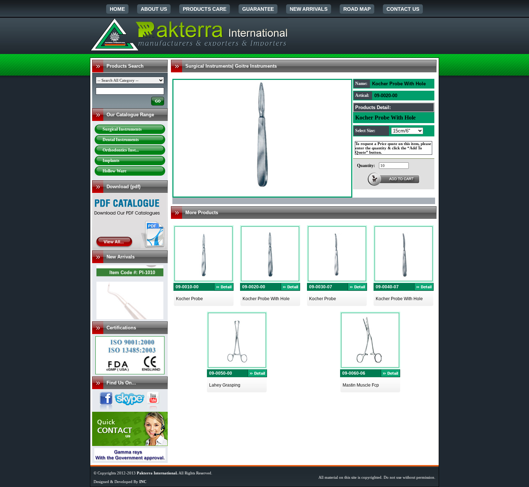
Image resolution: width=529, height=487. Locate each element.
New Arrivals (308, 9)
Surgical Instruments (122, 129)
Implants (111, 160)
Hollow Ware (114, 170)
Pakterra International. (157, 473)
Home (117, 9)
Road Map (357, 9)
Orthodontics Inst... (121, 150)
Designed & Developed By (120, 481)
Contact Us (402, 9)
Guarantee (258, 9)
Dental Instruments (121, 139)
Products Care (204, 9)
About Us (154, 9)
